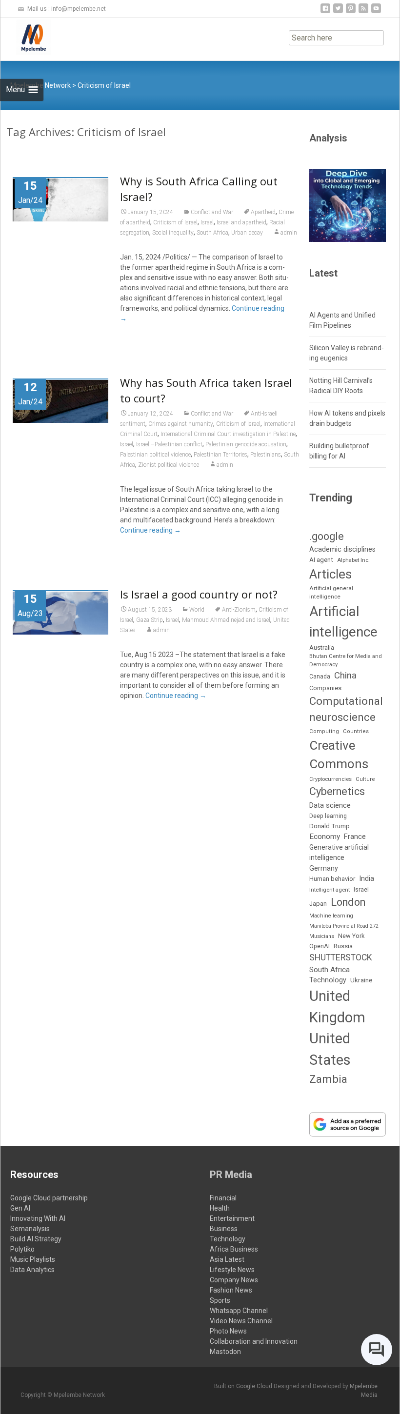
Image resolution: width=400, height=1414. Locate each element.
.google (326, 536)
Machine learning (331, 916)
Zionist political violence (168, 464)
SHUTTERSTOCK (340, 957)
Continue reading (150, 530)
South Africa (212, 232)
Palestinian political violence (155, 454)
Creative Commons (338, 755)
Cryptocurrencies (330, 779)
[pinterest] (351, 12)
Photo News (228, 1331)
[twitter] (338, 12)
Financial (223, 1198)
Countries (356, 731)
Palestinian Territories (220, 454)
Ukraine (361, 980)
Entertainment (232, 1218)
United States (330, 1049)
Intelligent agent (329, 889)
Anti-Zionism (239, 609)
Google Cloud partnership (49, 1198)
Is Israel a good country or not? (199, 594)
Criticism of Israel (175, 222)
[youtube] (376, 12)
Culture (365, 779)
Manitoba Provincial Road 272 (344, 926)
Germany (323, 868)
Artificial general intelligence (331, 592)
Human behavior (332, 878)
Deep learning (328, 816)
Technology (327, 980)
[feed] (363, 12)
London (348, 902)
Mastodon (225, 1351)
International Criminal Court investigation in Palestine (228, 434)
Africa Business (234, 1249)
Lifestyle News (232, 1270)
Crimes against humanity (180, 423)
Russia (343, 946)
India (366, 879)
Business (224, 1229)
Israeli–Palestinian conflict (169, 444)
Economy (324, 836)
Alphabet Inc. (353, 560)
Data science (330, 805)
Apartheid (263, 212)
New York (351, 935)
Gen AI (20, 1208)
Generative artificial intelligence (339, 852)
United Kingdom (337, 1007)
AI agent (321, 559)
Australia (321, 647)
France (355, 836)
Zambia (328, 1079)
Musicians (321, 936)
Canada (319, 676)
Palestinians (265, 454)
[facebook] (325, 12)
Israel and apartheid (241, 222)
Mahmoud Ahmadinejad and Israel (226, 620)
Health (220, 1208)
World (196, 609)
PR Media (231, 1174)
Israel (207, 222)
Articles (330, 574)
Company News (234, 1280)
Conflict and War (212, 212)
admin (288, 232)
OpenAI (319, 946)
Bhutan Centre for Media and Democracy (345, 660)
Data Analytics (32, 1270)
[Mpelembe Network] (25, 37)
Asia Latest (227, 1259)
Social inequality (173, 232)
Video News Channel (241, 1321)
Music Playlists (32, 1259)
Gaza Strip (149, 620)
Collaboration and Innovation (254, 1341)
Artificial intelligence (343, 621)
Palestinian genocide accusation (245, 444)
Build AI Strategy (35, 1239)
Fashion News (231, 1290)
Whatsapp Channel (239, 1310)
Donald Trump (329, 826)
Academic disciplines (342, 549)
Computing (324, 731)
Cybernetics (337, 791)
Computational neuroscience (346, 709)
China (345, 675)
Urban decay (247, 232)
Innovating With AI (37, 1218)
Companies (325, 688)
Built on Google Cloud (244, 1386)
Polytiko (22, 1249)
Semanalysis (30, 1229)
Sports (220, 1300)
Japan (318, 903)
